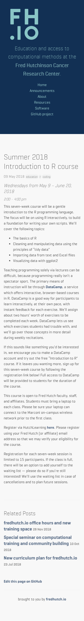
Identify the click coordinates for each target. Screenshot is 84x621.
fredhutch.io (56, 599)
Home (42, 85)
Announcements (42, 90)
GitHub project (42, 114)
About (42, 96)
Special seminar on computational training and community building (41, 543)
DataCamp (54, 287)
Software (42, 108)
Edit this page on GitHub (23, 582)
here (50, 428)
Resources (42, 102)
